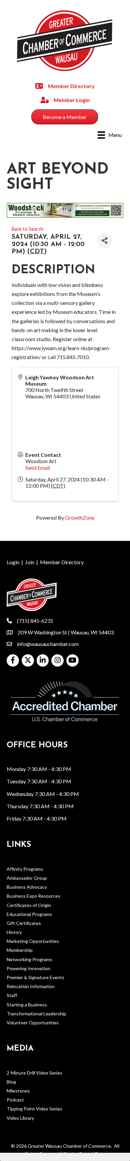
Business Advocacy (27, 887)
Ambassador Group (27, 878)
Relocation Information (31, 986)
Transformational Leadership (36, 1013)
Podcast (15, 1099)
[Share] (104, 240)
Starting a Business (27, 1004)
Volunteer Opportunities (33, 1022)
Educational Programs (29, 914)
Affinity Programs (25, 869)
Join (29, 562)
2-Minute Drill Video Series (34, 1073)
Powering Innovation (28, 968)
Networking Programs (29, 959)
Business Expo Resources (33, 896)
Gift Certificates (24, 923)
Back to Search (27, 229)
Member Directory (62, 562)
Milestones (18, 1091)
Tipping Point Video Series (34, 1108)
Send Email (37, 467)
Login (13, 562)
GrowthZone (79, 517)
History (14, 932)
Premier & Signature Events (35, 977)
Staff (12, 995)
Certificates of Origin (29, 905)
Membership (20, 950)
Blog (11, 1082)
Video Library (20, 1118)
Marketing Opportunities (33, 941)
